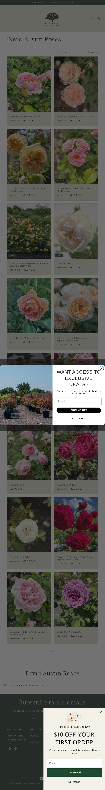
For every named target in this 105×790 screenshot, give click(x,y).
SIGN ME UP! (79, 410)
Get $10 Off (74, 772)
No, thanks (74, 782)
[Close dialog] (101, 368)
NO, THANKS (78, 418)
